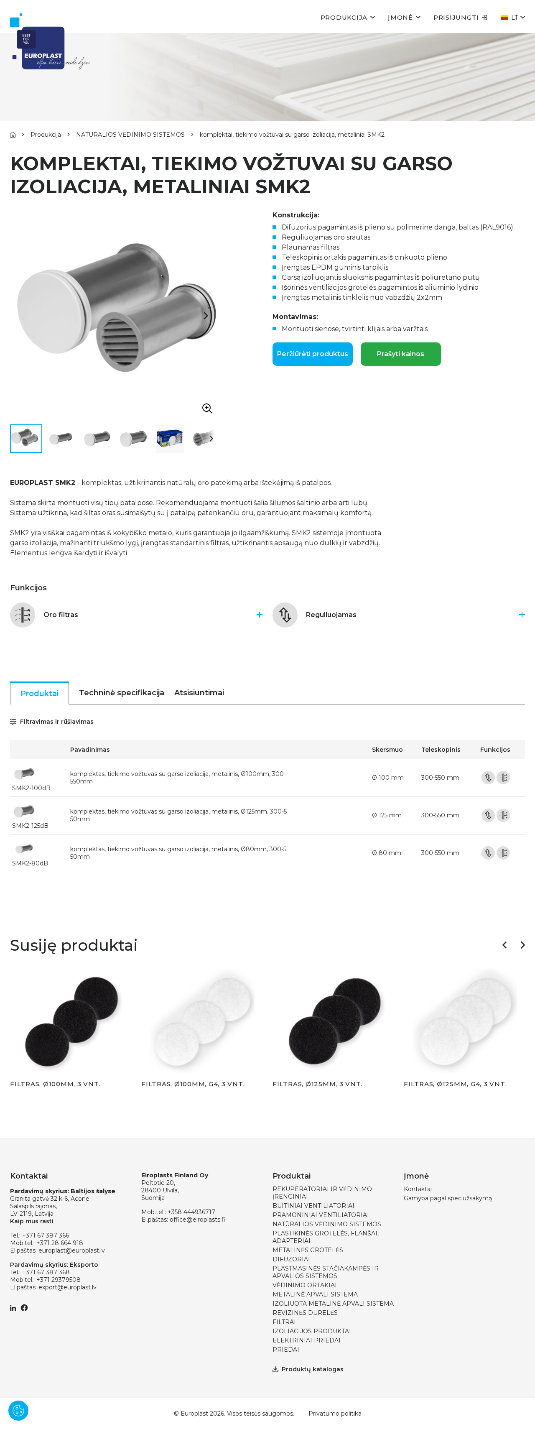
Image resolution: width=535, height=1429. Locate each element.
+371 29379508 (58, 1280)
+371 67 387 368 (46, 1272)
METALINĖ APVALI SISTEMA (315, 1294)
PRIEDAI (286, 1349)
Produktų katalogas (313, 1369)
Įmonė (400, 17)
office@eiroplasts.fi (197, 1219)
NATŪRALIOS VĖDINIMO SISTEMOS (130, 134)
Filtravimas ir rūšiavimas (56, 721)
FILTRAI (284, 1322)
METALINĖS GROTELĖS (308, 1250)
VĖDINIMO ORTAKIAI (305, 1285)
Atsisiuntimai (199, 692)
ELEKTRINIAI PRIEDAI (307, 1340)
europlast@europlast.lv (71, 1250)
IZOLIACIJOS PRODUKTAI (312, 1331)
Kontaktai (418, 1189)
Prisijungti (456, 17)
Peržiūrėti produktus (312, 354)
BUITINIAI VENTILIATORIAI (313, 1206)
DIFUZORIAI (291, 1259)
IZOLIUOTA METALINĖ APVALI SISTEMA (333, 1303)
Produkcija (344, 17)
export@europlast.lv (67, 1287)
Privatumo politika (335, 1413)
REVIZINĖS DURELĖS (305, 1313)
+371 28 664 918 (59, 1243)
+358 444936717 (191, 1212)
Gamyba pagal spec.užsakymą (448, 1198)
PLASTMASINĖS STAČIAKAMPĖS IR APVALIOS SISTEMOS (326, 1272)
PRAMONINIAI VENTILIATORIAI (321, 1215)
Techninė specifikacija (121, 692)
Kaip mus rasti (32, 1221)
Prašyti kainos (400, 354)
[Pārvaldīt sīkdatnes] (18, 1411)
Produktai (39, 693)
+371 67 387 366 (45, 1235)
